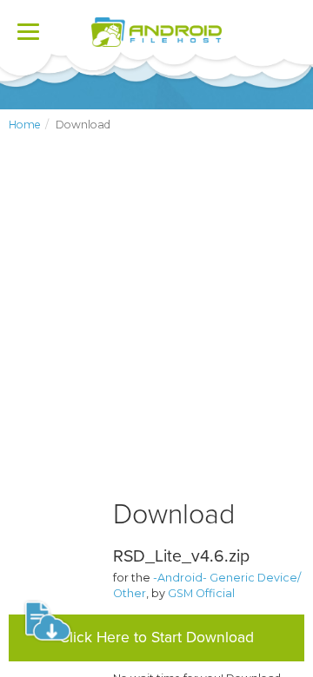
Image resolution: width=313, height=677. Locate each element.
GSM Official (201, 593)
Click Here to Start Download (156, 637)
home (25, 124)
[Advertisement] (156, 330)
